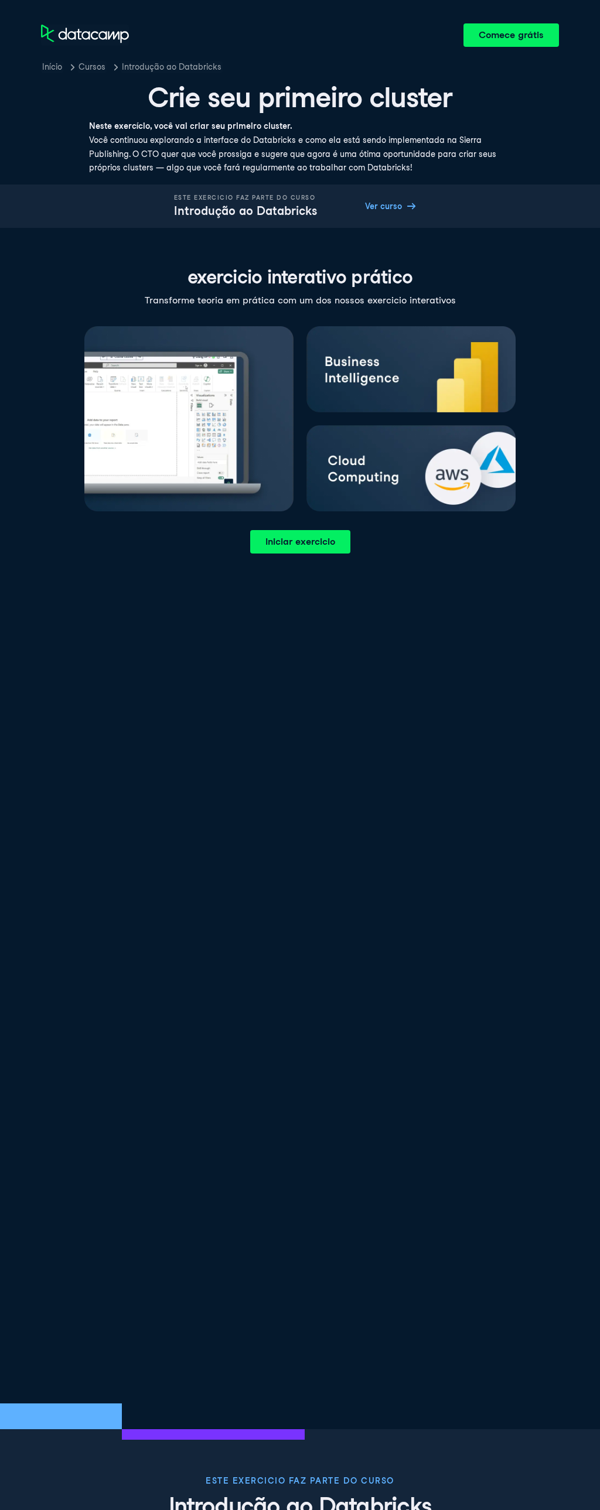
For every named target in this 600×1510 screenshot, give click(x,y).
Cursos (92, 66)
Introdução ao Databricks (171, 66)
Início (52, 66)
